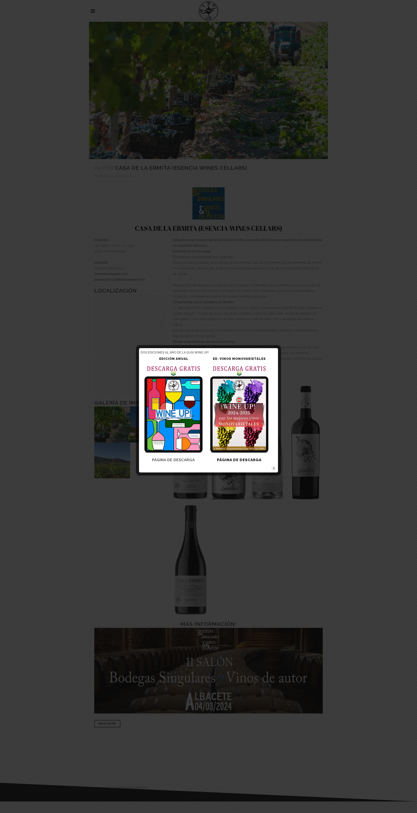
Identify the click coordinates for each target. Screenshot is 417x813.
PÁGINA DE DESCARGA (173, 460)
